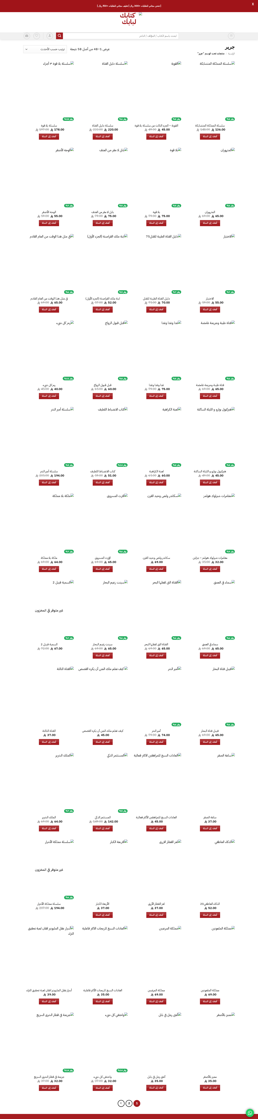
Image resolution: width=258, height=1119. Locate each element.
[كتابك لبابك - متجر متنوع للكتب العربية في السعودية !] (129, 22)
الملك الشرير (49, 817)
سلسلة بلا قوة (49, 126)
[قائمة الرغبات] (36, 36)
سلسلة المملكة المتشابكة (210, 126)
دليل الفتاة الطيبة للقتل (156, 299)
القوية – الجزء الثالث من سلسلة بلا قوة (156, 126)
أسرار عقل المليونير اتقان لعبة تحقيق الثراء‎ (49, 990)
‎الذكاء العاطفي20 (210, 904)
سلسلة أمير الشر (49, 471)
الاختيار (210, 299)
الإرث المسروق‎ (103, 558)
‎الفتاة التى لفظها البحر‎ (156, 644)
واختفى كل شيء (103, 1077)
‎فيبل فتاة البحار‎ (210, 731)
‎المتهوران (210, 212)
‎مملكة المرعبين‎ (156, 990)
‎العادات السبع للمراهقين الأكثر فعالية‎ (156, 817)
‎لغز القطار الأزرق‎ (156, 904)
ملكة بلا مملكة (49, 558)
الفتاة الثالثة (49, 731)
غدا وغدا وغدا (156, 385)
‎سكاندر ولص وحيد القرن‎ (156, 558)
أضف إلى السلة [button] (210, 136)
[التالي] (121, 1103)
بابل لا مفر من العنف (102, 212)
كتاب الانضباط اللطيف (102, 471)
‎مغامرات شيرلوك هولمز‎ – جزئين (210, 558)
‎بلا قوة (156, 212)
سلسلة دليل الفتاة (102, 126)
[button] (231, 36)
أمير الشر (156, 731)
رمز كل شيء (49, 385)
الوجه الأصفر (49, 212)
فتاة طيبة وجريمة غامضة (210, 385)
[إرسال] (59, 36)
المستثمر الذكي (103, 817)
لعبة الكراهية (156, 471)
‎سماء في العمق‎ (210, 644)
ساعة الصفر (210, 817)
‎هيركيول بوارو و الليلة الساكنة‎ (210, 471)
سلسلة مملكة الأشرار (49, 904)
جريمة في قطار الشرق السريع (49, 1077)
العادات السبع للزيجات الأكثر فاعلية (102, 990)
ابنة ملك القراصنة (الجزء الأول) (102, 299)
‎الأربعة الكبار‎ (102, 904)
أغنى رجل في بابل (156, 1077)
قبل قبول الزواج (102, 385)
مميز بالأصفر (210, 1077)
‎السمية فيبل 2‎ (49, 644)
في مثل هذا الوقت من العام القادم (49, 299)
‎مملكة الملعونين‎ (210, 990)
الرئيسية (231, 53)
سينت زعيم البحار (102, 644)
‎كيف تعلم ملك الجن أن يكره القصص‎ (102, 731)
